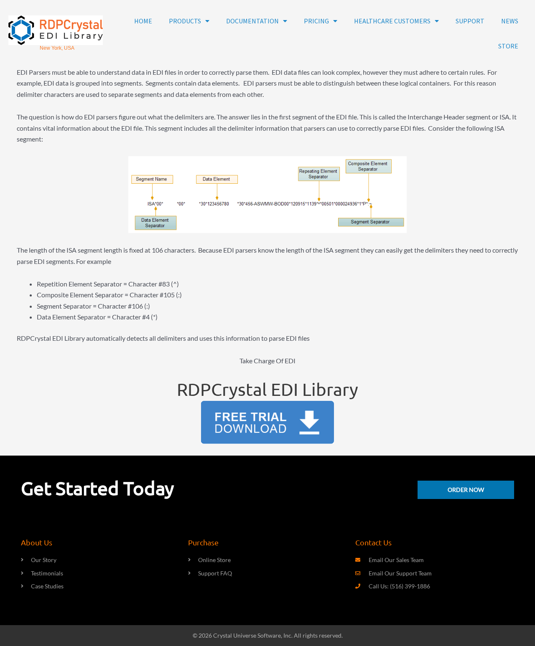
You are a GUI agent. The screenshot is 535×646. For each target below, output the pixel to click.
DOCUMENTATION (252, 21)
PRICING (316, 21)
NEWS (509, 21)
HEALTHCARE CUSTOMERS (392, 21)
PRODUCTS (185, 21)
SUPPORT (470, 21)
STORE (508, 46)
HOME (143, 21)
